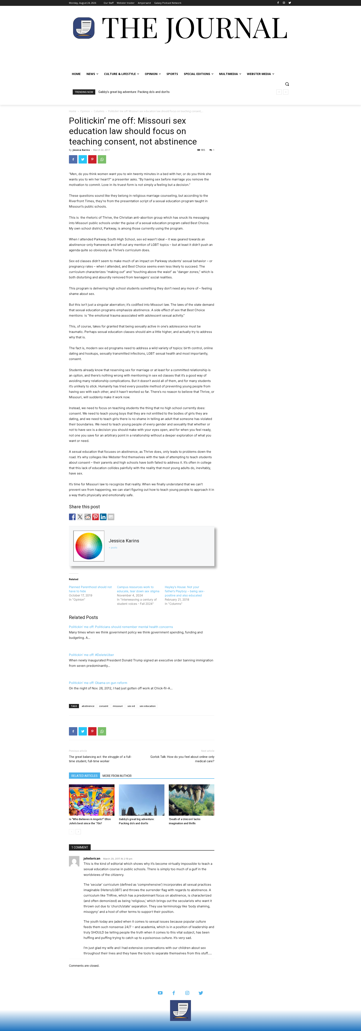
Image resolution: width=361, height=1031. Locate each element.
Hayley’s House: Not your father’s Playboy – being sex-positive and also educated (185, 591)
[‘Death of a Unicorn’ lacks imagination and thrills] (191, 800)
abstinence (88, 706)
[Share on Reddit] (87, 517)
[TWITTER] (201, 993)
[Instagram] (283, 3)
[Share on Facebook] (72, 517)
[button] (287, 84)
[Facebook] (278, 3)
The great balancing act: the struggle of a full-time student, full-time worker (100, 759)
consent (103, 706)
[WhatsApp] (102, 159)
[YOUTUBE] (160, 993)
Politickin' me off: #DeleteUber (91, 655)
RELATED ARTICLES (84, 775)
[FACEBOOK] (173, 993)
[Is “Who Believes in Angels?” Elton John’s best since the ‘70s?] (91, 800)
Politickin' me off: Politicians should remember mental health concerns (121, 627)
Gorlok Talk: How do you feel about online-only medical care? (182, 759)
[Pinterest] (92, 159)
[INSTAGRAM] (187, 993)
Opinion (85, 111)
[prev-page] (71, 831)
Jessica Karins (81, 149)
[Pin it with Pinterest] (95, 517)
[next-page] (78, 831)
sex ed (131, 706)
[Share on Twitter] (80, 517)
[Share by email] (111, 517)
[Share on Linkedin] (103, 517)
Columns (99, 111)
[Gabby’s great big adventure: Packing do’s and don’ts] (141, 800)
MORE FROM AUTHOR (117, 775)
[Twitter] (289, 3)
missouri (118, 706)
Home (72, 111)
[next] (285, 92)
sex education (148, 706)
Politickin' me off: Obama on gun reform (98, 683)
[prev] (279, 92)
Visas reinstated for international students (130, 92)
